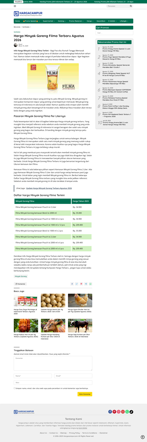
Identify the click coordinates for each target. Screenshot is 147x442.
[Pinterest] (114, 412)
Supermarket (48, 21)
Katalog (61, 21)
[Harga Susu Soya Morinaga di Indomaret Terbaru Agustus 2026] (26, 300)
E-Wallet (111, 21)
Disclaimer (104, 433)
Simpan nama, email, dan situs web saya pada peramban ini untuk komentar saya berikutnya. (52, 388)
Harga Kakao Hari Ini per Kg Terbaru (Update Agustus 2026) (26, 336)
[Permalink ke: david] (15, 45)
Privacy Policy (74, 433)
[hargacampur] (28, 13)
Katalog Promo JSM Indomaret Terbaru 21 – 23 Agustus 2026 (53, 2)
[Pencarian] (131, 6)
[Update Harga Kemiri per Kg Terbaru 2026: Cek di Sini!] (53, 300)
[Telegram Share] (86, 284)
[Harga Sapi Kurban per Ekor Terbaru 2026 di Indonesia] (80, 325)
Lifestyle (123, 21)
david (20, 44)
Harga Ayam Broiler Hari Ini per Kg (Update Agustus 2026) (79, 310)
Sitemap (63, 433)
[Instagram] (118, 412)
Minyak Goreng (21, 276)
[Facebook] (110, 412)
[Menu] (15, 6)
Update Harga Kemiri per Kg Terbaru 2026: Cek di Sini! (52, 310)
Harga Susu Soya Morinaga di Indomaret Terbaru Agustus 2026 (25, 311)
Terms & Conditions (89, 433)
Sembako (17, 32)
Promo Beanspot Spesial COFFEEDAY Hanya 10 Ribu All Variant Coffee (117, 91)
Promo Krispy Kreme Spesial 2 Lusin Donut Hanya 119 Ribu (116, 50)
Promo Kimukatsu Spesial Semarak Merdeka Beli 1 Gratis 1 (116, 66)
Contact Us (53, 433)
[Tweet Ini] (76, 284)
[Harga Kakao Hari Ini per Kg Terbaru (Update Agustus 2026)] (26, 325)
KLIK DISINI (83, 428)
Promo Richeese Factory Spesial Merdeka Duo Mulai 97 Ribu (115, 99)
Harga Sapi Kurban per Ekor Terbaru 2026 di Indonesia (79, 336)
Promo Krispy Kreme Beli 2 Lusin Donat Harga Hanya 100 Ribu (115, 124)
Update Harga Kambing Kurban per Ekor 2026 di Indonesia (50, 337)
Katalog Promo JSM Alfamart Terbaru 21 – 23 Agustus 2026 (107, 2)
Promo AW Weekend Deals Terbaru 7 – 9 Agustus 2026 (117, 115)
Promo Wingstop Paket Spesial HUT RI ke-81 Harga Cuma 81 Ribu (116, 74)
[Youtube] (123, 412)
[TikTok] (131, 412)
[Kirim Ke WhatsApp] (90, 284)
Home (17, 21)
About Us (43, 433)
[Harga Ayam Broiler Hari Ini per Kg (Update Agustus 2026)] (80, 300)
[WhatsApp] (127, 412)
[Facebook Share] (72, 284)
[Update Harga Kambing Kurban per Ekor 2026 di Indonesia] (53, 325)
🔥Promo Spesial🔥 (30, 21)
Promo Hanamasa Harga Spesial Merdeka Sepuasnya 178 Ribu (115, 83)
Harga (89, 21)
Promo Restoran (75, 21)
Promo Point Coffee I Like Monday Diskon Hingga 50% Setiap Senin (116, 107)
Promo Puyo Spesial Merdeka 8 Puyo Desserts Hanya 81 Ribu (117, 58)
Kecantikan (101, 21)
